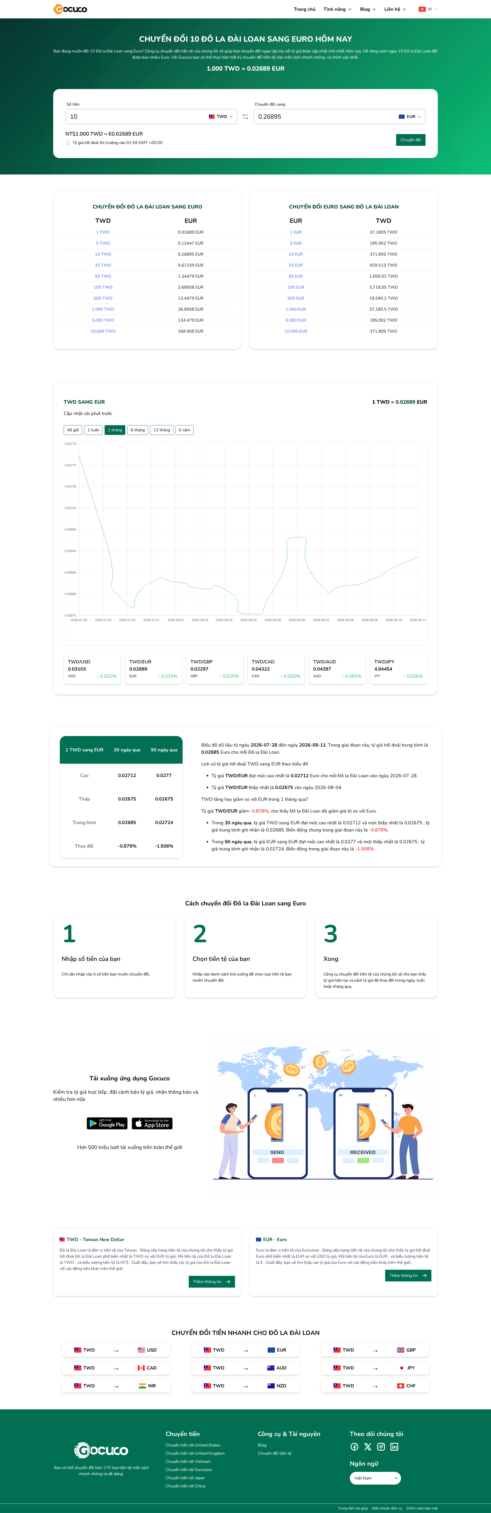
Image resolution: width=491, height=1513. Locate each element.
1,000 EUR (296, 309)
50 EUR (296, 276)
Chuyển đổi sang (270, 104)
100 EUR (295, 287)
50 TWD (103, 276)
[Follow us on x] (367, 1446)
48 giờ (73, 430)
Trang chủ (304, 9)
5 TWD (103, 243)
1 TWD (103, 232)
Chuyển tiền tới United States (193, 1445)
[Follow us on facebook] (354, 1446)
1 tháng (115, 430)
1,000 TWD (103, 309)
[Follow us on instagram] (381, 1446)
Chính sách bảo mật (422, 1508)
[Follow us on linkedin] (394, 1446)
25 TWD (103, 265)
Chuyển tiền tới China (185, 1486)
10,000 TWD (103, 331)
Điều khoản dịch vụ (387, 1508)
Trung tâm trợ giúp (353, 1508)
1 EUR (296, 232)
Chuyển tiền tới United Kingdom (195, 1453)
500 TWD (103, 298)
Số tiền (73, 104)
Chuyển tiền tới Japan (185, 1478)
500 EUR (295, 298)
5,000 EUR (296, 320)
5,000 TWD (103, 320)
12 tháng (161, 430)
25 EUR (296, 265)
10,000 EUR (295, 331)
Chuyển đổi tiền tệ (275, 1453)
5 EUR (296, 243)
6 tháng (138, 430)
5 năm (184, 430)
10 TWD (103, 254)
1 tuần (93, 430)
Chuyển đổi (410, 140)
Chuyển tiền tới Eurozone (189, 1470)
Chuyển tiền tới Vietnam (188, 1461)
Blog (262, 1445)
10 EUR (296, 254)
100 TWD (103, 287)
